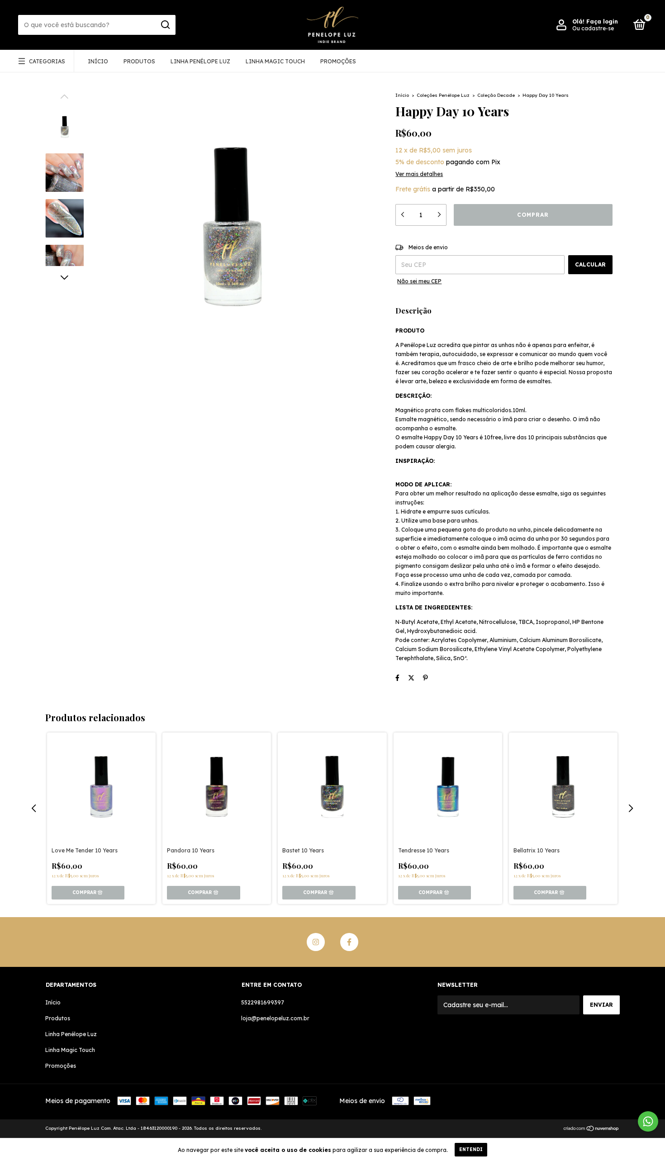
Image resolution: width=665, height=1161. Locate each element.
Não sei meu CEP (419, 281)
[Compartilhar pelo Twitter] (411, 678)
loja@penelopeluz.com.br (275, 1018)
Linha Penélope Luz (200, 61)
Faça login (602, 21)
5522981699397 (262, 1002)
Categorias (47, 61)
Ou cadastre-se (593, 28)
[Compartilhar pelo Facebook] (397, 678)
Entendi (471, 1149)
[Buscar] (164, 25)
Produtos (139, 61)
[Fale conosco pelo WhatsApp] (648, 1121)
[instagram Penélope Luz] (316, 942)
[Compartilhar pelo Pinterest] (425, 678)
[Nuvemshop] (591, 1129)
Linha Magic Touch (275, 61)
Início (98, 61)
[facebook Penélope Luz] (349, 942)
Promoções (338, 61)
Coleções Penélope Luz (443, 95)
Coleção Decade (496, 95)
